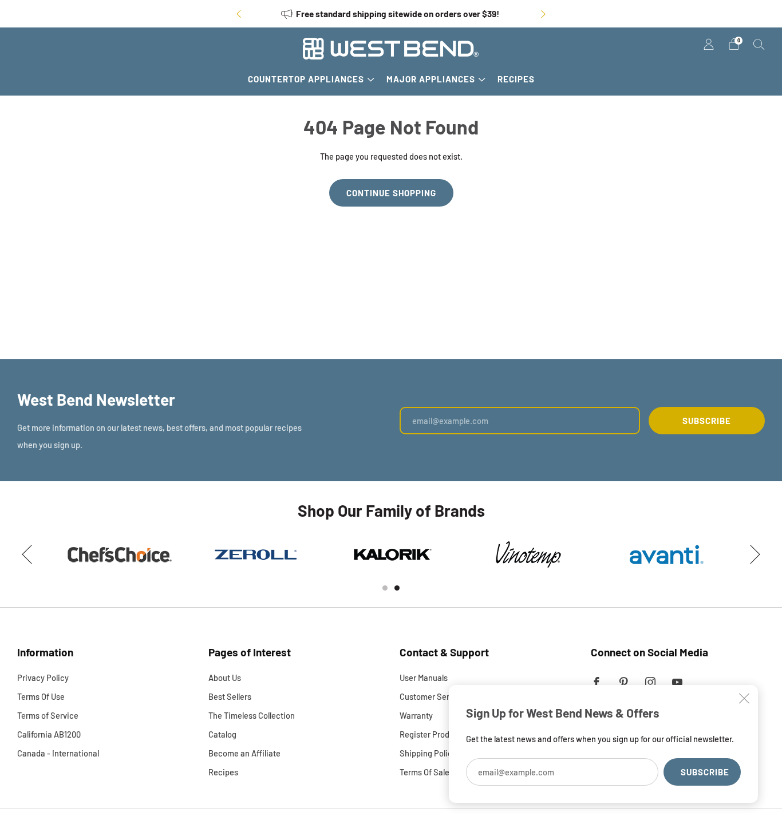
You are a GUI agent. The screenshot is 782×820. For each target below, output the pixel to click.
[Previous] (238, 14)
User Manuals (424, 677)
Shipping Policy (428, 753)
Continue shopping (391, 193)
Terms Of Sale (424, 772)
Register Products (432, 734)
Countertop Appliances (306, 79)
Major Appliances (430, 79)
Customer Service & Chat (445, 696)
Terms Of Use (41, 696)
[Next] (543, 14)
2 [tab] (397, 588)
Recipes (516, 79)
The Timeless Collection (251, 715)
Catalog (222, 734)
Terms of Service (47, 715)
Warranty (416, 715)
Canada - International (58, 753)
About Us (224, 677)
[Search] (759, 44)
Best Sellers (229, 696)
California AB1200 (49, 734)
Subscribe (705, 772)
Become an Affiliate (244, 753)
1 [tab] (385, 588)
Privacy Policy (43, 677)
